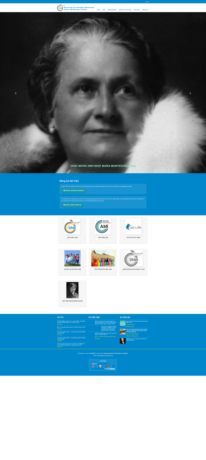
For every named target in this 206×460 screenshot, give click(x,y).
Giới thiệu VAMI (72, 367)
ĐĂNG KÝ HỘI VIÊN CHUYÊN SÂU (75, 320)
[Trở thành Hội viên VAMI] (103, 388)
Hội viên (137, 10)
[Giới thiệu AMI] (103, 356)
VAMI (98, 10)
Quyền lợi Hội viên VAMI (72, 399)
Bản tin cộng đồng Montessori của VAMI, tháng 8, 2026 (71, 456)
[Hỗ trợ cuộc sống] (133, 356)
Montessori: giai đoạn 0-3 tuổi (133, 399)
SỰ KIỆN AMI (125, 446)
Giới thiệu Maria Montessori (72, 430)
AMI (104, 10)
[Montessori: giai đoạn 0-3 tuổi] (133, 388)
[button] (15, 157)
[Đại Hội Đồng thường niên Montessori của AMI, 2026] (123, 453)
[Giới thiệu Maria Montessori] (72, 419)
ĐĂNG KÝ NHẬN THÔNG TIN (73, 334)
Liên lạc (145, 10)
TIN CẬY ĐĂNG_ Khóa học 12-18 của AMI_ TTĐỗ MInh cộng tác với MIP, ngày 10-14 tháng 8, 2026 (71, 451)
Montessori (112, 10)
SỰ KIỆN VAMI (94, 446)
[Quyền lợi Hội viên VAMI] (72, 388)
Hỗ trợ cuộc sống (133, 367)
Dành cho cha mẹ (125, 10)
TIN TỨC (60, 446)
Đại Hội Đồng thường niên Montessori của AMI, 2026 (137, 451)
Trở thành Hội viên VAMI (103, 399)
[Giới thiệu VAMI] (72, 356)
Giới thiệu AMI (103, 367)
